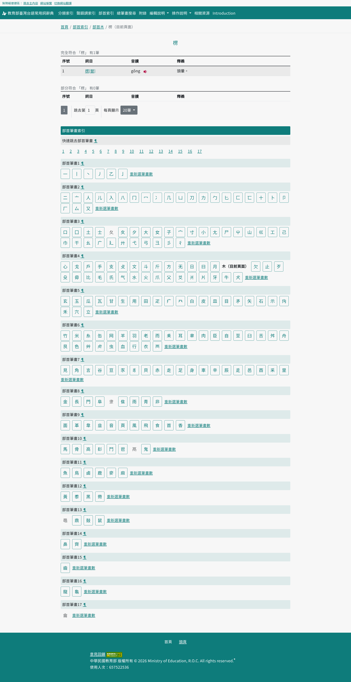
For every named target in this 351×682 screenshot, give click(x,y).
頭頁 (183, 641)
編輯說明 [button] (158, 13)
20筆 (127, 110)
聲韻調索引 (86, 13)
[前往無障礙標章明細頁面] (114, 654)
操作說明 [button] (180, 13)
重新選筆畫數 (141, 174)
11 (141, 151)
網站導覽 (46, 3)
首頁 (64, 26)
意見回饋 (97, 654)
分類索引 (65, 13)
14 (170, 151)
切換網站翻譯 (63, 3)
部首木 (98, 26)
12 (151, 151)
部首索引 (106, 13)
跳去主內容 (30, 3)
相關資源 (202, 13)
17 (199, 151)
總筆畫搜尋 (126, 13)
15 (180, 151)
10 (132, 151)
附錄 (143, 13)
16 (190, 151)
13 (161, 151)
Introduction (224, 13)
